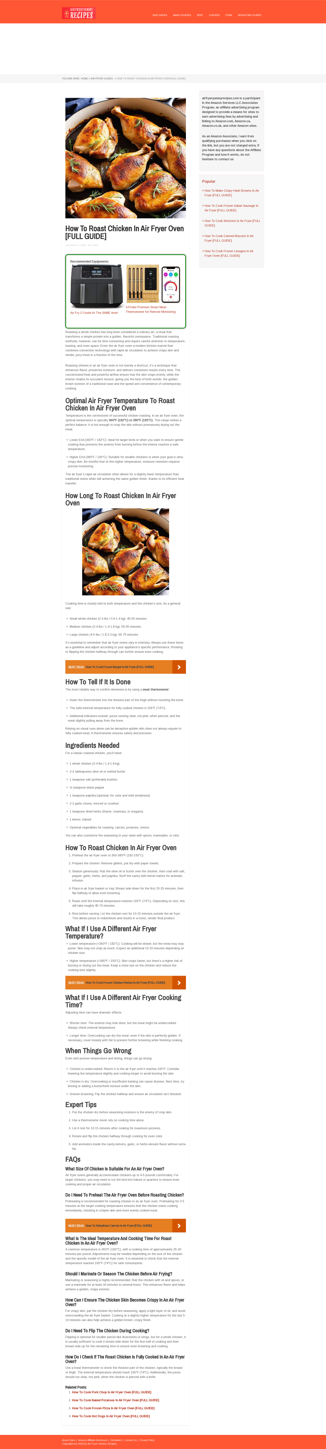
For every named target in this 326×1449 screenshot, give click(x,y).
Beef (200, 15)
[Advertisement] (163, 49)
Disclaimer (116, 1440)
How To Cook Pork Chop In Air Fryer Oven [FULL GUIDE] (111, 1392)
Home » (85, 78)
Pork (228, 15)
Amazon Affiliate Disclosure (92, 1440)
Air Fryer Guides (102, 78)
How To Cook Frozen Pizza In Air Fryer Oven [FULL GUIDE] (113, 1408)
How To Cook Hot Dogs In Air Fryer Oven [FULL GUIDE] (111, 1416)
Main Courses (182, 15)
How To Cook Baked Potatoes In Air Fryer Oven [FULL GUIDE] (115, 1400)
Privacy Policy (147, 1440)
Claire (95, 245)
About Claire (68, 1440)
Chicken (214, 15)
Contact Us (131, 1440)
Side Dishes (159, 15)
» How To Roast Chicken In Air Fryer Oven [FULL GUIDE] (149, 78)
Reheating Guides (249, 15)
